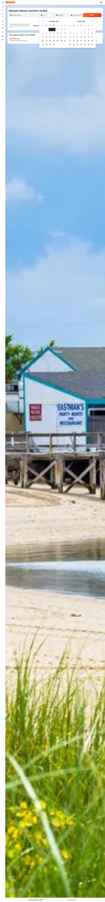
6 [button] (77, 33)
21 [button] (46, 40)
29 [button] (50, 44)
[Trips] (3, 32)
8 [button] (50, 33)
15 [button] (50, 37)
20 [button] (43, 40)
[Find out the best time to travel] (3, 27)
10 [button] (57, 33)
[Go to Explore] (3, 21)
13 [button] (42, 37)
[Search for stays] (3, 10)
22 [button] (50, 40)
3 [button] (57, 29)
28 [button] (46, 44)
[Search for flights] (3, 7)
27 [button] (43, 44)
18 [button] (61, 37)
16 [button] (53, 37)
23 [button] (54, 40)
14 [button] (46, 37)
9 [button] (88, 33)
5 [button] (73, 33)
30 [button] (54, 44)
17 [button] (57, 37)
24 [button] (57, 40)
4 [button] (61, 29)
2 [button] (88, 29)
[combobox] (25, 15)
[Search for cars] (3, 13)
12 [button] (65, 33)
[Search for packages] (3, 16)
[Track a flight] (3, 24)
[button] (2, 2)
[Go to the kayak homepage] (10, 2)
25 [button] (61, 40)
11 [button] (61, 33)
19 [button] (65, 37)
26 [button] (65, 40)
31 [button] (92, 44)
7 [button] (46, 33)
